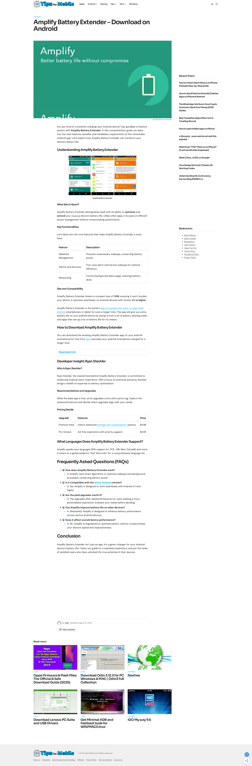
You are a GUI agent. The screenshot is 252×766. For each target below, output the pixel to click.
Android (75, 215)
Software (37, 17)
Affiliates (80, 760)
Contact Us (118, 760)
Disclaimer (46, 760)
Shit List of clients (105, 760)
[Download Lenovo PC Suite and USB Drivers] (55, 701)
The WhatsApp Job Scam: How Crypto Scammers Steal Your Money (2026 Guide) (198, 107)
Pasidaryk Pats (191, 254)
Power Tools (190, 257)
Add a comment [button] (69, 630)
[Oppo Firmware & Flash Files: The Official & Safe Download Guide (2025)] (55, 657)
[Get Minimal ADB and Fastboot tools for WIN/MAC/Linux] (102, 701)
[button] (212, 4)
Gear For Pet (190, 248)
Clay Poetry (190, 244)
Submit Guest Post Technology (63, 760)
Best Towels (190, 238)
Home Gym (189, 251)
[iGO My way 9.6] (150, 701)
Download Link (67, 352)
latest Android (102, 482)
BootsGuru (189, 241)
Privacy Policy (91, 760)
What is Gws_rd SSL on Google (194, 157)
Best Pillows (190, 235)
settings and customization (112, 424)
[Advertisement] (201, 49)
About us (36, 760)
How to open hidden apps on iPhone (197, 128)
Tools (36, 672)
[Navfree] (150, 657)
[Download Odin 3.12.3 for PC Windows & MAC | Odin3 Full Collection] (102, 657)
